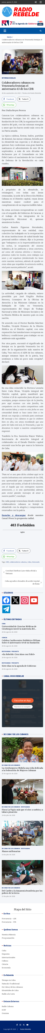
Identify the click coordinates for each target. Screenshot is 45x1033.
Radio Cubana (7, 1006)
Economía (6, 968)
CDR (7, 562)
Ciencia (4, 637)
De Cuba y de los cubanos (11, 765)
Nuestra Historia (8, 935)
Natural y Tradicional (10, 984)
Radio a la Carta (8, 994)
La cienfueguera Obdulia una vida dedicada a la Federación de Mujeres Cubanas (22, 769)
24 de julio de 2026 (8, 815)
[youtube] (34, 600)
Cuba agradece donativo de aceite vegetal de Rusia (22, 582)
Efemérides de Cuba (10, 990)
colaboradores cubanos (18, 562)
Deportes (5, 954)
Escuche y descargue (14, 515)
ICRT (4, 1010)
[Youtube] (27, 1025)
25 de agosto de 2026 (9, 773)
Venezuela (35, 562)
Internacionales (9, 78)
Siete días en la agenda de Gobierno (19, 666)
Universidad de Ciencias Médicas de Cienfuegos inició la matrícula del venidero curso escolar (19, 628)
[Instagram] (25, 600)
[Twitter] (15, 600)
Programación (8, 938)
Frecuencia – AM (9, 919)
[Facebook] (6, 600)
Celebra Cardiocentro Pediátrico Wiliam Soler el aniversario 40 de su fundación (21, 641)
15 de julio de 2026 (8, 896)
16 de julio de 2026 (8, 854)
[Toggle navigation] (5, 31)
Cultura (5, 961)
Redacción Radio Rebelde (32, 93)
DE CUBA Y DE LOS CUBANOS (16, 734)
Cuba (29, 562)
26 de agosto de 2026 (9, 632)
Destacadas (6, 651)
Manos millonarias (11, 851)
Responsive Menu (35, 2)
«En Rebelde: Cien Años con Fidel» (18, 654)
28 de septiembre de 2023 (11, 93)
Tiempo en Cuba (8, 980)
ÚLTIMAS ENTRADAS (13, 619)
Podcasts (15, 651)
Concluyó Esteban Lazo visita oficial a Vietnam (21, 572)
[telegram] (6, 609)
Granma (5, 1013)
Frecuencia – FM (9, 922)
